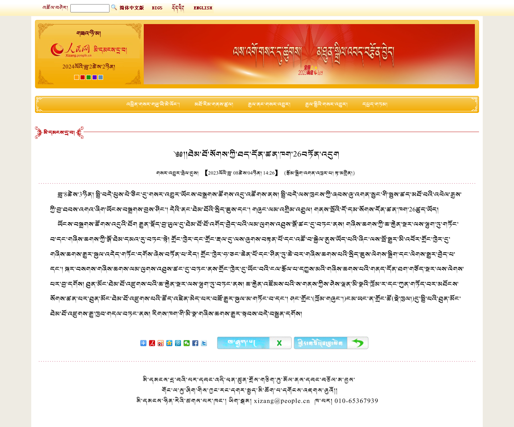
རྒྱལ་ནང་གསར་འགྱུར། (269, 104)
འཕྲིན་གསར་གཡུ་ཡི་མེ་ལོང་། (153, 104)
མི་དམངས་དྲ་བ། (59, 132)
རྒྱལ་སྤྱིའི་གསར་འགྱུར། (326, 104)
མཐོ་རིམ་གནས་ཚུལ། (214, 104)
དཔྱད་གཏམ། (375, 104)
